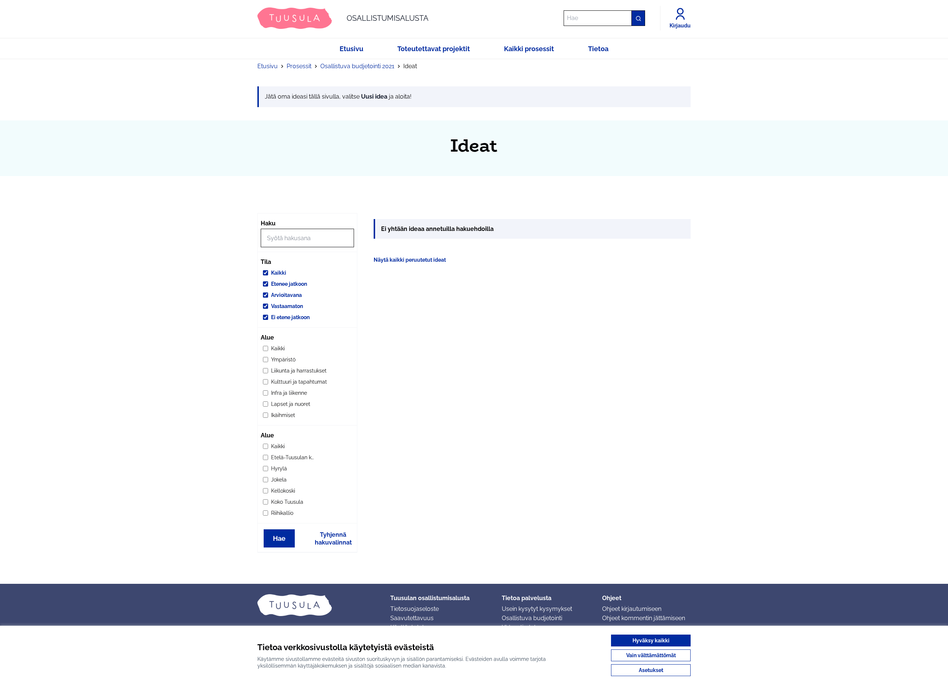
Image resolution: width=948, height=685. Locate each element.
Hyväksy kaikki (651, 640)
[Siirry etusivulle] (317, 605)
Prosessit (299, 66)
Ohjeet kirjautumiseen (631, 608)
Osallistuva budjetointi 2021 (357, 66)
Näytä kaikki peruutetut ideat (410, 260)
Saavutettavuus (412, 618)
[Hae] (638, 18)
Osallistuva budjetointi (532, 618)
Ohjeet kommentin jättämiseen (643, 618)
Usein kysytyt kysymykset (537, 608)
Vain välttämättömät (651, 655)
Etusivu (267, 66)
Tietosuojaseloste (414, 608)
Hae (279, 538)
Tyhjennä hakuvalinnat (333, 538)
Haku (268, 223)
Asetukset (651, 670)
